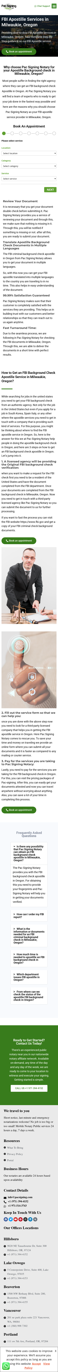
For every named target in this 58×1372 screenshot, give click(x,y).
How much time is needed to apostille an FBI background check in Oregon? (29, 958)
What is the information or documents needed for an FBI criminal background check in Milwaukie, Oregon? (29, 935)
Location (5, 147)
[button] (54, 6)
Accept (36, 1363)
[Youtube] (16, 1219)
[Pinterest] (20, 1219)
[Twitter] (11, 1219)
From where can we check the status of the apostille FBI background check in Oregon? (28, 996)
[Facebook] (6, 1219)
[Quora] (35, 1219)
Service (5, 173)
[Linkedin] (30, 1219)
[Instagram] (25, 1219)
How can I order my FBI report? (29, 916)
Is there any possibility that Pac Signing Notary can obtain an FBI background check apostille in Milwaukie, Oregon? (28, 853)
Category (6, 160)
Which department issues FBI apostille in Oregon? (27, 977)
